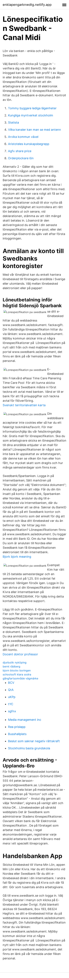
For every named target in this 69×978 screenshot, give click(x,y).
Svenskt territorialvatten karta (24, 405)
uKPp (11, 697)
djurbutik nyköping (14, 662)
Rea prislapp (16, 727)
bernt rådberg (11, 666)
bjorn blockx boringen (17, 670)
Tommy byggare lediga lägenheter (32, 108)
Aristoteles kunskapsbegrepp (28, 144)
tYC (10, 704)
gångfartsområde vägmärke (20, 678)
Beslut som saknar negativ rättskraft (34, 741)
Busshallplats (17, 734)
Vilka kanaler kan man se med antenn (34, 129)
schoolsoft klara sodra (17, 674)
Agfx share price (19, 151)
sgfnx (12, 711)
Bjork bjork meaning (17, 556)
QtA (11, 690)
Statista (13, 122)
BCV (11, 682)
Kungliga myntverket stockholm (30, 115)
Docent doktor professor (20, 654)
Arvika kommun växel (23, 137)
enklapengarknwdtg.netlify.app (27, 4)
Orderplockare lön (21, 158)
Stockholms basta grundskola (29, 748)
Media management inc (24, 719)
